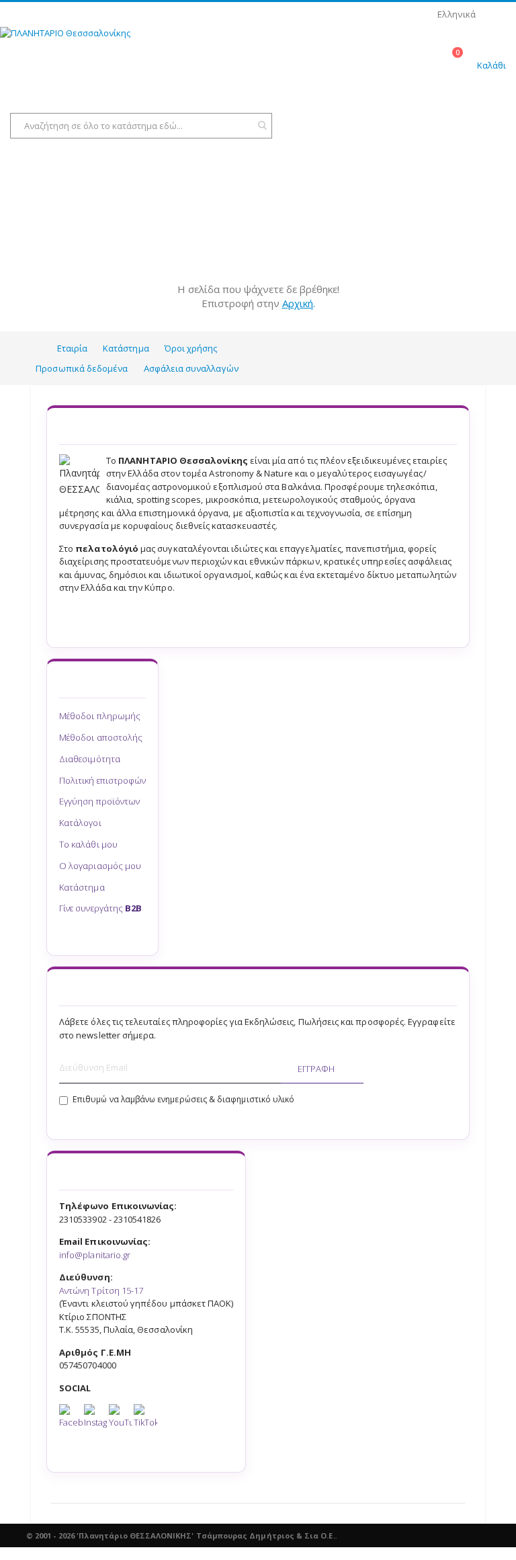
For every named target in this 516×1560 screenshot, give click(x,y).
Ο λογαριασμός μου (100, 866)
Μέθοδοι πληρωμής (99, 716)
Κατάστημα (126, 348)
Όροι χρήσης (191, 348)
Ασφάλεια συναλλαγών (191, 368)
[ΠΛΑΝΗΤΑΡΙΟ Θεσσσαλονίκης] (80, 60)
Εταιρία (72, 348)
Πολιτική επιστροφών (102, 780)
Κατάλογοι (80, 823)
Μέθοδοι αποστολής (100, 737)
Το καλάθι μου (88, 844)
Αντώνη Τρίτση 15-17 (101, 1290)
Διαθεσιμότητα (89, 759)
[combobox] (141, 125)
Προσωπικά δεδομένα (82, 368)
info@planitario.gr (94, 1255)
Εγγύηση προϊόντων (99, 801)
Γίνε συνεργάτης (100, 908)
